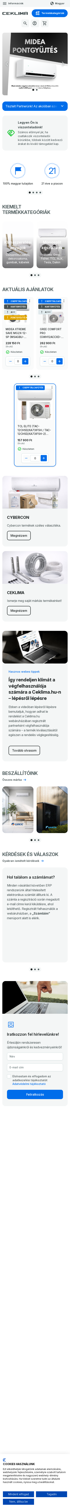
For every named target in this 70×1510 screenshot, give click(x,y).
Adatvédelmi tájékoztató (29, 1083)
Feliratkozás (35, 1094)
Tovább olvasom (24, 750)
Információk (15, 3)
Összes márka (12, 779)
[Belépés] (35, 23)
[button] (63, 64)
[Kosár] (45, 23)
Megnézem (18, 535)
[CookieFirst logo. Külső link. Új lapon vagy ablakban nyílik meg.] (4, 1460)
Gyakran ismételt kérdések (20, 860)
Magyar (60, 3)
